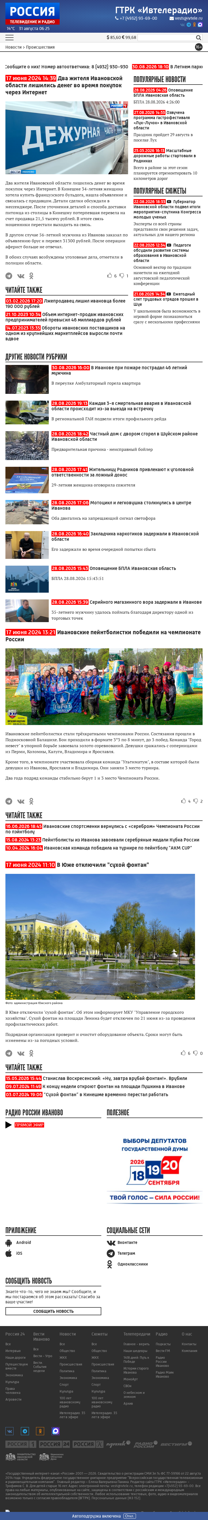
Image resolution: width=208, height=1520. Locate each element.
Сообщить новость (53, 1311)
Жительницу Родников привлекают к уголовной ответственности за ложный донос (122, 472)
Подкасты (163, 1344)
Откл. (129, 1516)
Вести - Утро (42, 1356)
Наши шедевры (135, 1351)
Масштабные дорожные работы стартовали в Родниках (165, 155)
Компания (189, 1351)
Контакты (189, 1344)
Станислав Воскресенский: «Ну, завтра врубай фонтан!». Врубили (115, 1078)
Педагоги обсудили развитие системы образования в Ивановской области (162, 253)
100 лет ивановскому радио (70, 1402)
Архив (128, 1403)
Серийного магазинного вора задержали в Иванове (146, 602)
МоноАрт (130, 1379)
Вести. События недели (39, 1367)
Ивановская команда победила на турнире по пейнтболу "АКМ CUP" (118, 848)
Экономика (14, 1375)
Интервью (13, 1351)
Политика (67, 1371)
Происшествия (71, 1364)
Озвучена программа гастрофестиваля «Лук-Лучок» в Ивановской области (162, 120)
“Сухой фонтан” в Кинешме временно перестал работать (106, 1094)
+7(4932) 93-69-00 (179, 1486)
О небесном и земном (134, 1395)
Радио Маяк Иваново (165, 1374)
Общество (67, 1351)
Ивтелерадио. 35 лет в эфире (72, 1415)
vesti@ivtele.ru (189, 18)
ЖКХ (63, 1357)
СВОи (127, 1386)
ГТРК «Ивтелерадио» (159, 10)
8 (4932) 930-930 (95, 66)
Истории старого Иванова (136, 1370)
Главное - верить (136, 1344)
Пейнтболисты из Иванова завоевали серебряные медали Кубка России (120, 840)
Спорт (64, 1385)
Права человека (12, 1391)
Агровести (13, 1399)
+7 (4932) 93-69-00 (138, 18)
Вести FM (163, 1351)
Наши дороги (15, 1357)
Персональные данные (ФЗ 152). (116, 1498)
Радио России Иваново (162, 1361)
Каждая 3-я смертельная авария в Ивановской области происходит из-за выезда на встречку (121, 406)
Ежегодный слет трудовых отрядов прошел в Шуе (166, 299)
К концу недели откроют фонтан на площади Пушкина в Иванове (114, 1086)
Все (8, 1344)
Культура (12, 1382)
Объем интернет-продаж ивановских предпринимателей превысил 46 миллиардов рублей (64, 317)
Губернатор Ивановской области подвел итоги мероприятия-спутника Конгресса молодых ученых (167, 209)
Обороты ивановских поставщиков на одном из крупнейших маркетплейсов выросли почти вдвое (65, 333)
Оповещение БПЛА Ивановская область (163, 93)
